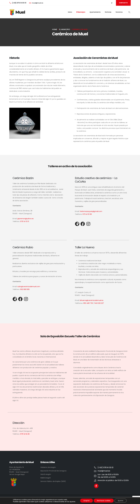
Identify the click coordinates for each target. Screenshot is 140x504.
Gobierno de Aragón (48, 467)
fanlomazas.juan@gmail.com (91, 211)
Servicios (119, 12)
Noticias (108, 12)
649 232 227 (99, 303)
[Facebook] (111, 2)
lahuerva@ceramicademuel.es (91, 300)
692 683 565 (25, 289)
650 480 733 (88, 303)
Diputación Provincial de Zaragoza (53, 471)
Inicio (70, 12)
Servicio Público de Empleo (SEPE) (53, 481)
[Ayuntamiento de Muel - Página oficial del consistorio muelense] (17, 12)
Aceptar (86, 501)
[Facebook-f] (96, 486)
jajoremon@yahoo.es (25, 218)
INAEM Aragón (45, 478)
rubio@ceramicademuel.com (28, 286)
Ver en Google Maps (17, 474)
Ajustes (120, 501)
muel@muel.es (37, 3)
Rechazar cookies (103, 501)
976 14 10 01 (24, 221)
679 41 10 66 (87, 214)
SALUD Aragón (45, 474)
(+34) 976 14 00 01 (19, 3)
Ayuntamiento (95, 12)
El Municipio (80, 12)
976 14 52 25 (25, 434)
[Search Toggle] (129, 12)
